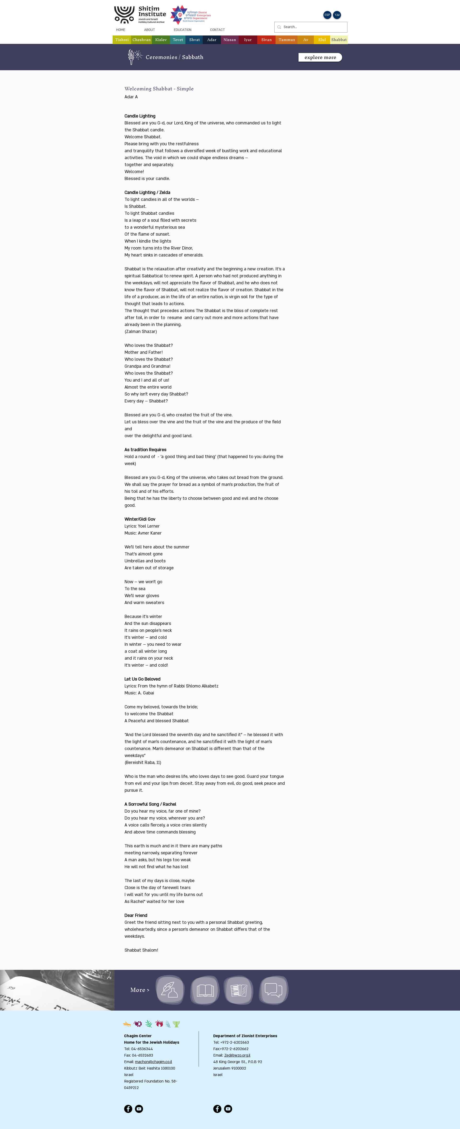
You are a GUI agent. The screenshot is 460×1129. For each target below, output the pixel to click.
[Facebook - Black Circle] (128, 1109)
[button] (141, 39)
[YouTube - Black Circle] (139, 1109)
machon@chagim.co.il (153, 1062)
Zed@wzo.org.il (237, 1055)
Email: (218, 1055)
